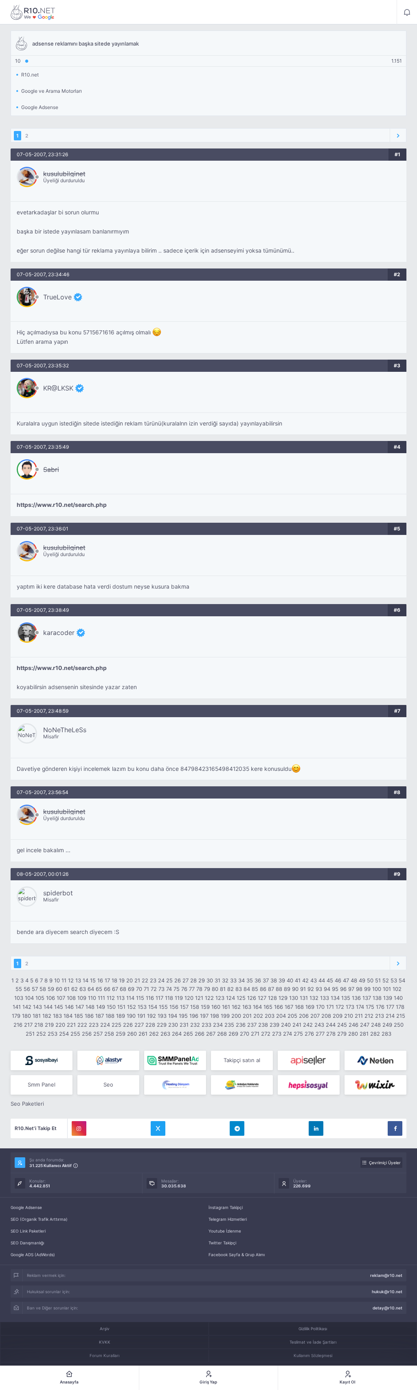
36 (258, 980)
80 (215, 989)
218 (38, 1024)
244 (331, 1024)
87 (271, 989)
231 (184, 1024)
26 (177, 980)
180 (26, 1015)
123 (219, 998)
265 (188, 1033)
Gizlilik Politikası (312, 1328)
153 (142, 1007)
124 (230, 998)
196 (193, 1015)
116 (150, 998)
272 (265, 1033)
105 (39, 998)
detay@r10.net (387, 1307)
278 (331, 1033)
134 (335, 998)
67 (115, 989)
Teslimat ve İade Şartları (313, 1342)
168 (299, 1007)
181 (37, 1015)
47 (346, 980)
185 (78, 1015)
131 (304, 998)
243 (319, 1024)
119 (179, 998)
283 (386, 1033)
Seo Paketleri (27, 1103)
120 (188, 998)
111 (101, 998)
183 (57, 1015)
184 (68, 1015)
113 (120, 998)
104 (29, 998)
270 (244, 1033)
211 (359, 1015)
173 (350, 1007)
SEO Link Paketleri (28, 1231)
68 (123, 989)
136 (356, 998)
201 (247, 1015)
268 (222, 1033)
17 (107, 980)
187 (99, 1015)
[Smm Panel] (41, 1060)
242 (308, 1024)
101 (387, 989)
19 (122, 980)
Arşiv (105, 1328)
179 (16, 1015)
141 (17, 1007)
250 (399, 1024)
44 (321, 980)
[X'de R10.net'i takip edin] (158, 1128)
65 (99, 989)
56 (27, 989)
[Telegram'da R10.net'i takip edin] (237, 1128)
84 (247, 989)
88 (279, 989)
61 (67, 989)
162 (236, 1007)
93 (319, 989)
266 (199, 1033)
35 (249, 980)
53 (394, 980)
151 (121, 1007)
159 (205, 1007)
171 (330, 1007)
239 (274, 1024)
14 (85, 980)
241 (296, 1024)
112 (111, 998)
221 (71, 1024)
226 (128, 1024)
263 (165, 1033)
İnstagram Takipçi (225, 1207)
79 (207, 989)
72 (154, 989)
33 (233, 980)
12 (71, 980)
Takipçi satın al (242, 1060)
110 (92, 998)
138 (377, 998)
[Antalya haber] (242, 1085)
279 (342, 1033)
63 (82, 989)
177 (390, 1007)
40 (290, 980)
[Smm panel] (175, 1060)
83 (238, 989)
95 (335, 989)
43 (313, 980)
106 (50, 998)
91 (303, 989)
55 (18, 989)
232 (195, 1024)
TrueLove (57, 297)
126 (251, 998)
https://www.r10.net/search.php (62, 505)
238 (263, 1024)
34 (241, 980)
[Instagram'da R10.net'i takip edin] (79, 1128)
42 (305, 980)
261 (142, 1033)
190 (131, 1015)
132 (313, 998)
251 (30, 1033)
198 (214, 1015)
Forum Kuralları (104, 1355)
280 (353, 1033)
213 (379, 1015)
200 (236, 1015)
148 (90, 1007)
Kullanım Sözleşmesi (313, 1355)
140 (398, 998)
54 (402, 980)
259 (120, 1033)
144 (48, 1007)
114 (130, 998)
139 (387, 998)
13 (78, 980)
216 (17, 1024)
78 (199, 989)
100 (376, 989)
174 (360, 1007)
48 (354, 980)
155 (163, 1007)
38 (273, 980)
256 (87, 1033)
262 (154, 1033)
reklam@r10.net (386, 1275)
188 (109, 1015)
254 (64, 1033)
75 (176, 989)
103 (18, 998)
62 (74, 989)
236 (241, 1024)
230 (173, 1024)
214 (390, 1015)
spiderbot (58, 893)
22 (145, 980)
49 (362, 980)
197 (204, 1015)
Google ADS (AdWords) (33, 1254)
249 (387, 1024)
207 (315, 1015)
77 (192, 989)
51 (378, 980)
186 (89, 1015)
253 (52, 1033)
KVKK (104, 1342)
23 (153, 980)
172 (340, 1007)
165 (267, 1007)
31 (217, 980)
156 (173, 1007)
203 (269, 1015)
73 (161, 989)
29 (201, 980)
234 (218, 1024)
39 (282, 980)
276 (309, 1033)
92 (310, 989)
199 (225, 1015)
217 (28, 1024)
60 (59, 989)
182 (46, 1015)
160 (215, 1007)
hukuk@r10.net (387, 1291)
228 (150, 1024)
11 (63, 980)
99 (367, 989)
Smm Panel (41, 1084)
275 (298, 1033)
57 (35, 989)
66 (107, 989)
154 (152, 1007)
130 (293, 998)
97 (351, 989)
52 (385, 980)
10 (57, 980)
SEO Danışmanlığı (27, 1242)
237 (252, 1024)
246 (353, 1024)
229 (162, 1024)
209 (337, 1015)
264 (177, 1033)
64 (91, 989)
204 (281, 1015)
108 (71, 998)
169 (309, 1007)
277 (320, 1033)
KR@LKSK (58, 388)
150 (111, 1007)
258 (109, 1033)
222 (82, 1024)
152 (131, 1007)
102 (397, 989)
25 (169, 980)
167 (289, 1007)
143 (37, 1007)
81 (223, 989)
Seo (108, 1084)
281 (364, 1033)
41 (298, 980)
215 (400, 1015)
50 (370, 980)
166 (278, 1007)
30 (209, 980)
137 (366, 998)
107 (61, 998)
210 (348, 1015)
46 (338, 980)
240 (286, 1024)
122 (209, 998)
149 (100, 1007)
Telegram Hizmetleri (227, 1219)
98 (359, 989)
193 (162, 1015)
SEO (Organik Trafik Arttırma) (39, 1219)
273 (276, 1033)
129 (283, 998)
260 (132, 1033)
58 (43, 989)
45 (330, 980)
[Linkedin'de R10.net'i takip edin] (316, 1128)
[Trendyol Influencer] (375, 1085)
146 (69, 1007)
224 (105, 1024)
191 (141, 1015)
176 (380, 1007)
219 (49, 1024)
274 (287, 1033)
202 (258, 1015)
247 (364, 1024)
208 (326, 1015)
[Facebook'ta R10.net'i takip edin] (395, 1128)
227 (139, 1024)
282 (375, 1033)
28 (193, 980)
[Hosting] (108, 1060)
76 (184, 989)
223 (94, 1024)
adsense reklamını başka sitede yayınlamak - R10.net (33, 12)
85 (255, 989)
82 (230, 989)
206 (304, 1015)
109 (81, 998)
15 (93, 980)
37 (266, 980)
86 (263, 989)
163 (246, 1007)
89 (287, 989)
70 (139, 989)
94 (327, 989)
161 (226, 1007)
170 (320, 1007)
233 (206, 1024)
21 (137, 980)
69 (131, 989)
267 (210, 1033)
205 (292, 1015)
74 (169, 989)
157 (184, 1007)
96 (343, 989)
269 (233, 1033)
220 (60, 1024)
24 (161, 980)
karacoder (59, 632)
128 (272, 998)
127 (262, 998)
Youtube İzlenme (224, 1231)
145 (58, 1007)
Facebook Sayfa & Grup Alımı (236, 1254)
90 (295, 989)
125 (241, 998)
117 (159, 998)
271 (255, 1033)
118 (169, 998)
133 (324, 998)
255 (75, 1033)
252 (41, 1033)
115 (140, 998)
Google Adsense (26, 1207)
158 (194, 1007)
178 (400, 1007)
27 (185, 980)
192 (151, 1015)
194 (172, 1015)
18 (114, 980)
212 (368, 1015)
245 (342, 1024)
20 (129, 980)
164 (257, 1007)
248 (376, 1024)
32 (225, 980)
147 (79, 1007)
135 (345, 998)
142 (26, 1007)
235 (229, 1024)
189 (120, 1015)
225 (116, 1024)
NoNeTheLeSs (64, 730)
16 (100, 980)
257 (98, 1033)
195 (183, 1015)
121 (199, 998)
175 (370, 1007)
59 (51, 989)
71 (146, 989)
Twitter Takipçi (222, 1242)
